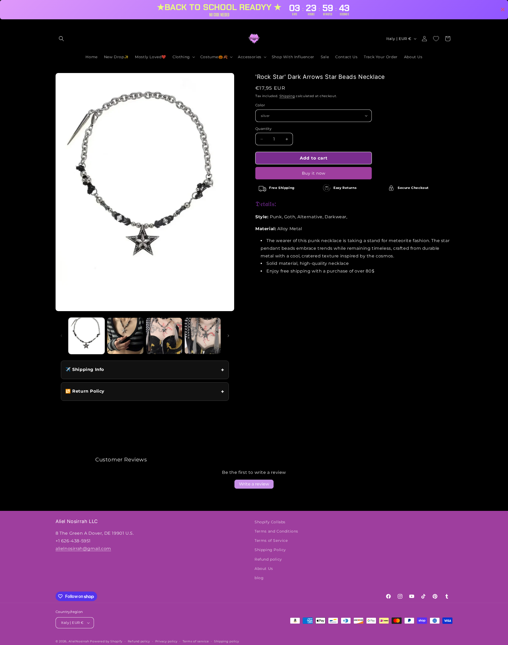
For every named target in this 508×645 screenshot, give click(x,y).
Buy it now (313, 173)
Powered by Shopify (106, 641)
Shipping (287, 96)
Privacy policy (166, 641)
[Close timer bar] (503, 9)
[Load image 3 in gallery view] (164, 336)
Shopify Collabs (270, 522)
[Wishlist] (436, 38)
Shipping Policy (270, 549)
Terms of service (196, 641)
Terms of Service (271, 540)
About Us (264, 568)
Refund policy (268, 559)
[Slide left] (61, 336)
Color (260, 105)
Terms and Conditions (276, 531)
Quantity (263, 128)
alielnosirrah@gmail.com (83, 548)
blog (259, 577)
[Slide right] (228, 336)
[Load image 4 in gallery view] (203, 336)
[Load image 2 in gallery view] (125, 336)
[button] (61, 38)
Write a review (254, 484)
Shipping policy (226, 641)
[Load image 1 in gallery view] (87, 336)
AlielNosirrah (79, 641)
